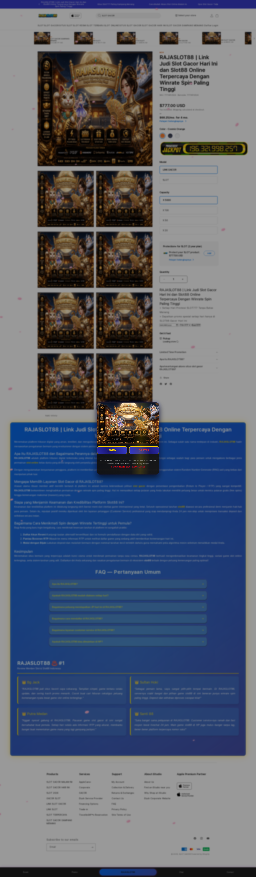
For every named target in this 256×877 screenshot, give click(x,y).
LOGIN (112, 450)
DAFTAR (144, 450)
